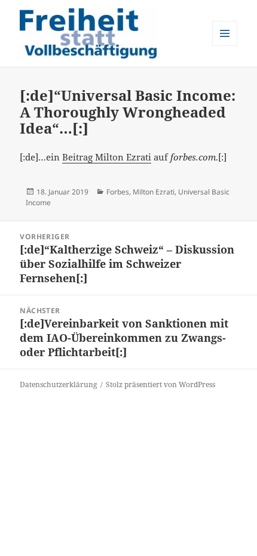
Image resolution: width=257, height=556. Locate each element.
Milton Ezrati (154, 192)
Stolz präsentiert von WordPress (160, 384)
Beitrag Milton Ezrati (106, 157)
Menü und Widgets (225, 45)
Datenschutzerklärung (58, 384)
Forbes (117, 192)
